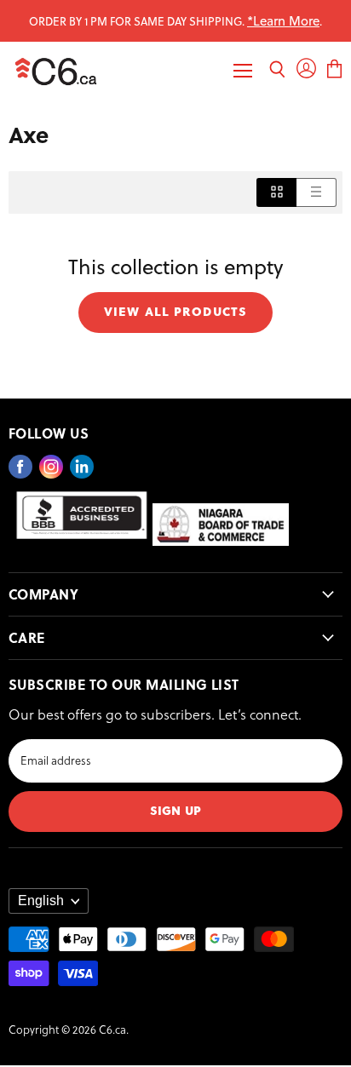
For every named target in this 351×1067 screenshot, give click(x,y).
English (41, 900)
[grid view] (276, 192)
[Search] (277, 71)
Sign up (175, 809)
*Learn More (283, 20)
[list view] (316, 192)
